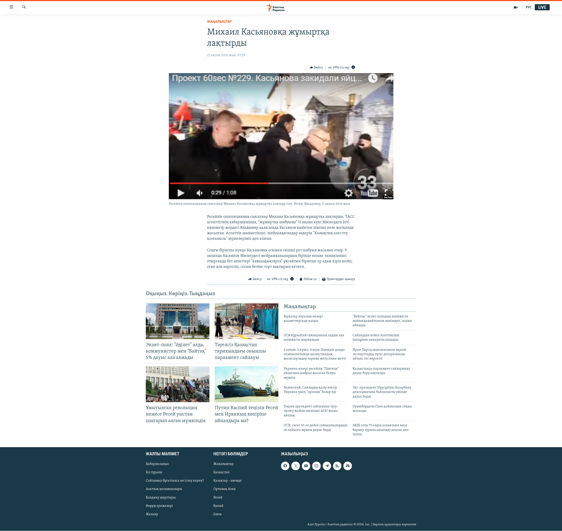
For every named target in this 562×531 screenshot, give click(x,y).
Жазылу (152, 514)
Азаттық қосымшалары (164, 489)
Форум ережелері (159, 506)
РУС (529, 7)
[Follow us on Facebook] (285, 466)
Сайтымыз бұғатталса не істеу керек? (175, 481)
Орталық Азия (224, 489)
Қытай (218, 506)
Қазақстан (221, 472)
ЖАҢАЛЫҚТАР (219, 22)
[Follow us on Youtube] (306, 466)
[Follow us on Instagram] (316, 466)
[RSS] (337, 466)
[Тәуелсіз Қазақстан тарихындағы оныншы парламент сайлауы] (246, 321)
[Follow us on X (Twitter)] (295, 466)
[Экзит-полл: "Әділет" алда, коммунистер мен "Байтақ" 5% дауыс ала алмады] (177, 321)
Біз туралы (154, 472)
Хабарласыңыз (157, 464)
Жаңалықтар (223, 464)
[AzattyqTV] (515, 7)
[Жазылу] (347, 466)
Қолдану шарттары (161, 497)
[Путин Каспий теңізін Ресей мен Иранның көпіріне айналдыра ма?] (246, 384)
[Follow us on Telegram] (327, 466)
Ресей (217, 497)
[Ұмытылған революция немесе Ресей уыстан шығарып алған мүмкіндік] (177, 384)
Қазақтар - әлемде (227, 481)
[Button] (316, 67)
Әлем (217, 514)
